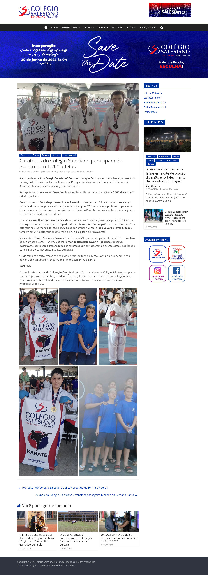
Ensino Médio (150, 111)
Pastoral (116, 27)
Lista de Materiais (153, 93)
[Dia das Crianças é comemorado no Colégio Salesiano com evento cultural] (78, 512)
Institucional (70, 27)
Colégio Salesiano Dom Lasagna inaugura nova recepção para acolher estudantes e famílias (176, 217)
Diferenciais (164, 156)
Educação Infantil (152, 97)
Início (54, 27)
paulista (90, 171)
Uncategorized (69, 155)
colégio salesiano (71, 171)
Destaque (25, 155)
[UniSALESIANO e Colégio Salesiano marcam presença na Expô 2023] (119, 512)
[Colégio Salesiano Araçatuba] (46, 27)
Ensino (87, 27)
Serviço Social (148, 27)
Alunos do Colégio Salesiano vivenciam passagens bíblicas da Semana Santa (86, 495)
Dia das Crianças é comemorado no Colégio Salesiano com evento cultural (76, 539)
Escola (101, 27)
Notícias (56, 155)
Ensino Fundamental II (155, 107)
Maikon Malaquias (170, 189)
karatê (82, 171)
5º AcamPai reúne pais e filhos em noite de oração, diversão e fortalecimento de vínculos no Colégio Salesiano (166, 177)
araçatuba (58, 171)
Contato (131, 27)
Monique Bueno (43, 171)
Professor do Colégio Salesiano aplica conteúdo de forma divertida (63, 487)
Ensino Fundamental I (155, 102)
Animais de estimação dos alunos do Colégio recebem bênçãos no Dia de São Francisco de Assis (36, 539)
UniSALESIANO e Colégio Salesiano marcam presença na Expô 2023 (119, 538)
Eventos (45, 155)
